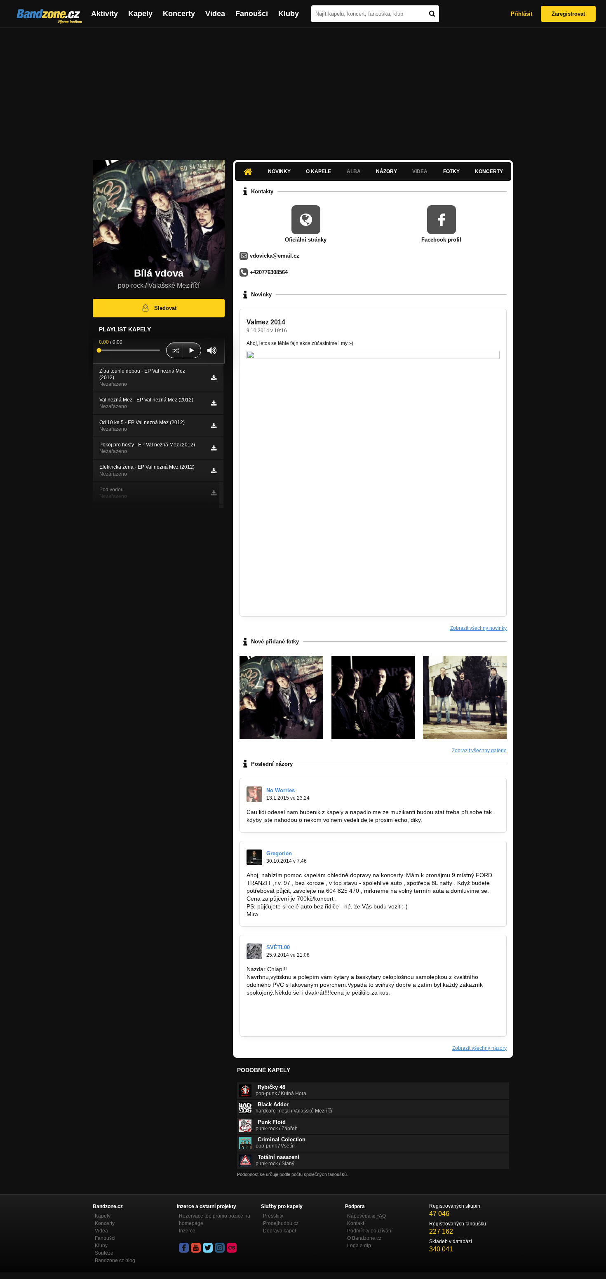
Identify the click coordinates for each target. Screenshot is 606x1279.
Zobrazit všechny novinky (478, 628)
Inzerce (187, 1231)
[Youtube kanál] (196, 1248)
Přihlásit (521, 14)
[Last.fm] (232, 1248)
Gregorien (279, 853)
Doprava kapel (279, 1231)
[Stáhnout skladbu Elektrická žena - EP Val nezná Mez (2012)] (214, 471)
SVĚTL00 (278, 947)
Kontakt (355, 1223)
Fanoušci (251, 13)
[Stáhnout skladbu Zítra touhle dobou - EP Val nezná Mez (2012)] (214, 377)
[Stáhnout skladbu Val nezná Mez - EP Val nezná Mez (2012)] (214, 403)
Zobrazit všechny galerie (479, 750)
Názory (386, 171)
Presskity (273, 1216)
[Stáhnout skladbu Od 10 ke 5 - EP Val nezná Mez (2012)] (214, 426)
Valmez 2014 (266, 322)
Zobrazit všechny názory (479, 1048)
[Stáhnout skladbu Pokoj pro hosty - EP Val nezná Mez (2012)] (214, 448)
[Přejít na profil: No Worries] (254, 794)
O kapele (318, 171)
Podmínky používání (369, 1231)
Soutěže (104, 1253)
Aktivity (104, 13)
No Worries (280, 790)
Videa (215, 13)
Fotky (451, 171)
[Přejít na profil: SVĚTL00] (254, 951)
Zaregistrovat (568, 14)
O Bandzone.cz (364, 1238)
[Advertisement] (303, 90)
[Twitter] (208, 1248)
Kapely (140, 13)
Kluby (288, 13)
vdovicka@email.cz (274, 256)
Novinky (279, 171)
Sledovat (165, 308)
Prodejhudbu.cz (280, 1223)
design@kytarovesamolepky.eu (287, 1024)
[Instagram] (220, 1248)
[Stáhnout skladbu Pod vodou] (214, 493)
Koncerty (179, 13)
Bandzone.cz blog (115, 1260)
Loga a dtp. (359, 1245)
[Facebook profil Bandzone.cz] (184, 1248)
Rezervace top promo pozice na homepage (214, 1219)
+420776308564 (269, 272)
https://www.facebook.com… (283, 1008)
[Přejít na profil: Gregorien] (254, 857)
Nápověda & (366, 1216)
